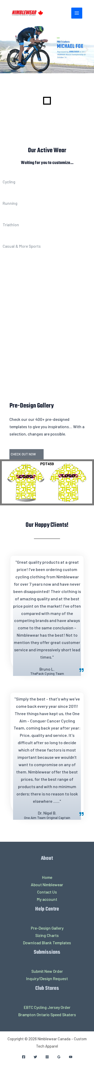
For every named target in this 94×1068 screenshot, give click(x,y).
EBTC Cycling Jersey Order (47, 1007)
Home (47, 877)
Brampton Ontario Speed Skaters (47, 1014)
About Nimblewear (47, 884)
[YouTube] (70, 1057)
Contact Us (47, 891)
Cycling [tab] (9, 181)
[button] (8, 50)
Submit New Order (47, 971)
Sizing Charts (47, 935)
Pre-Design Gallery (47, 927)
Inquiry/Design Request (47, 978)
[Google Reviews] (59, 1057)
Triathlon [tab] (11, 224)
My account (47, 899)
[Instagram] (47, 1057)
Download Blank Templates (47, 942)
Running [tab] (10, 203)
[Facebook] (23, 1057)
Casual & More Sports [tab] (22, 246)
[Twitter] (35, 1057)
